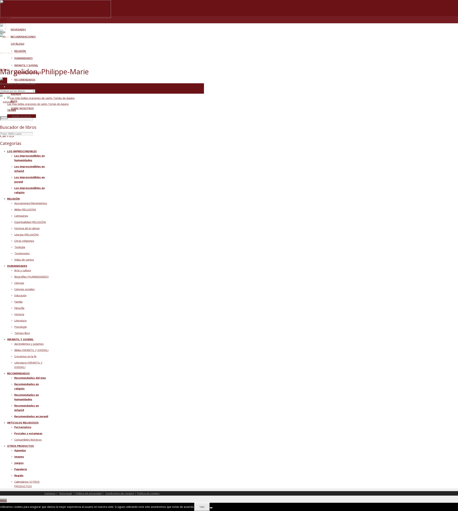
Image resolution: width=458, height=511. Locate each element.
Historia (19, 314)
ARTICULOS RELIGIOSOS (23, 422)
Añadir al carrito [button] (21, 116)
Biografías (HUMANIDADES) (31, 276)
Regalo (18, 475)
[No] (211, 507)
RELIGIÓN (13, 198)
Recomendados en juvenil (31, 416)
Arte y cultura (22, 270)
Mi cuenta (5, 17)
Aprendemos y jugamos (29, 344)
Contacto (49, 493)
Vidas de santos (24, 259)
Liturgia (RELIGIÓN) (26, 234)
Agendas (20, 450)
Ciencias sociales (24, 289)
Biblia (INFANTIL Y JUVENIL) (31, 350)
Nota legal (65, 493)
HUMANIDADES (17, 266)
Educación (20, 295)
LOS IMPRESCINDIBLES (22, 151)
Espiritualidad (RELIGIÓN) (30, 222)
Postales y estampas (28, 433)
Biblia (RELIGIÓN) (25, 209)
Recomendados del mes (30, 378)
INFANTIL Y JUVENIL (20, 339)
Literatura (20, 320)
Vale (201, 506)
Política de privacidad (88, 493)
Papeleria (20, 469)
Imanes (19, 456)
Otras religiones (24, 241)
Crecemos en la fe (25, 356)
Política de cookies (148, 493)
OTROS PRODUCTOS (20, 446)
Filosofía (19, 308)
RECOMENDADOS (18, 373)
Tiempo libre (22, 333)
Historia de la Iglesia (27, 228)
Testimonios (22, 253)
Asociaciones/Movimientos (30, 203)
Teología (19, 247)
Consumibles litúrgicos (28, 439)
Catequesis (21, 215)
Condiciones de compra (119, 493)
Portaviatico (22, 427)
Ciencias (19, 283)
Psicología (20, 326)
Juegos (19, 463)
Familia (18, 301)
